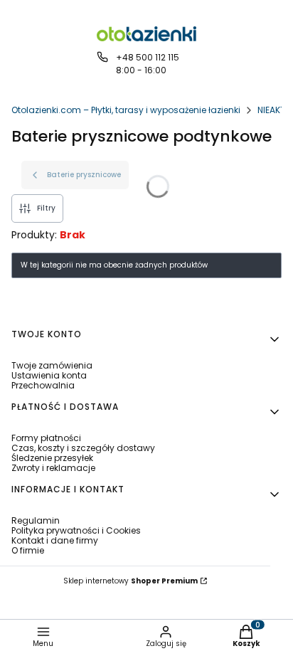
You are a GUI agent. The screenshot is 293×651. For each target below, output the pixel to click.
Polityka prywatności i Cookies (76, 530)
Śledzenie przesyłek (52, 458)
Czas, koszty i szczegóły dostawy (83, 448)
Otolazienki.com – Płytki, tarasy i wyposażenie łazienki (125, 110)
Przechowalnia (43, 385)
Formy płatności (46, 438)
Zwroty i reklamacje (53, 468)
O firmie (27, 550)
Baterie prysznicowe (84, 174)
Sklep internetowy (130, 581)
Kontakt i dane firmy (54, 540)
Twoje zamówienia (51, 365)
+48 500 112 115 (147, 57)
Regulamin (35, 520)
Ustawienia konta (49, 375)
